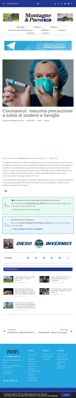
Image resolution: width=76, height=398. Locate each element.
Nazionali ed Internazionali (20, 30)
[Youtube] (65, 3)
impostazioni (54, 396)
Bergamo (21, 27)
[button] (38, 3)
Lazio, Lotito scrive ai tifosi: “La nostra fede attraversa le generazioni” (61, 278)
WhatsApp (46, 158)
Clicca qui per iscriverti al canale (27, 210)
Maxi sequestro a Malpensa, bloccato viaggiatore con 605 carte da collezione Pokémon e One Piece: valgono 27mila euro (25, 291)
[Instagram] (61, 3)
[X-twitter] (58, 3)
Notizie (46, 120)
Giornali (62, 30)
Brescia (37, 27)
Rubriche (45, 30)
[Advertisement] (38, 140)
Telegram (55, 158)
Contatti (45, 33)
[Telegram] (68, 3)
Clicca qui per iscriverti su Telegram (28, 229)
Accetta (66, 395)
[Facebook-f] (55, 3)
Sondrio (53, 27)
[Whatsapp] (71, 3)
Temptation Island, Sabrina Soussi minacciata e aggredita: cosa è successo (61, 290)
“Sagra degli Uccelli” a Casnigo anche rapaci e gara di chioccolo (25, 278)
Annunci (30, 33)
